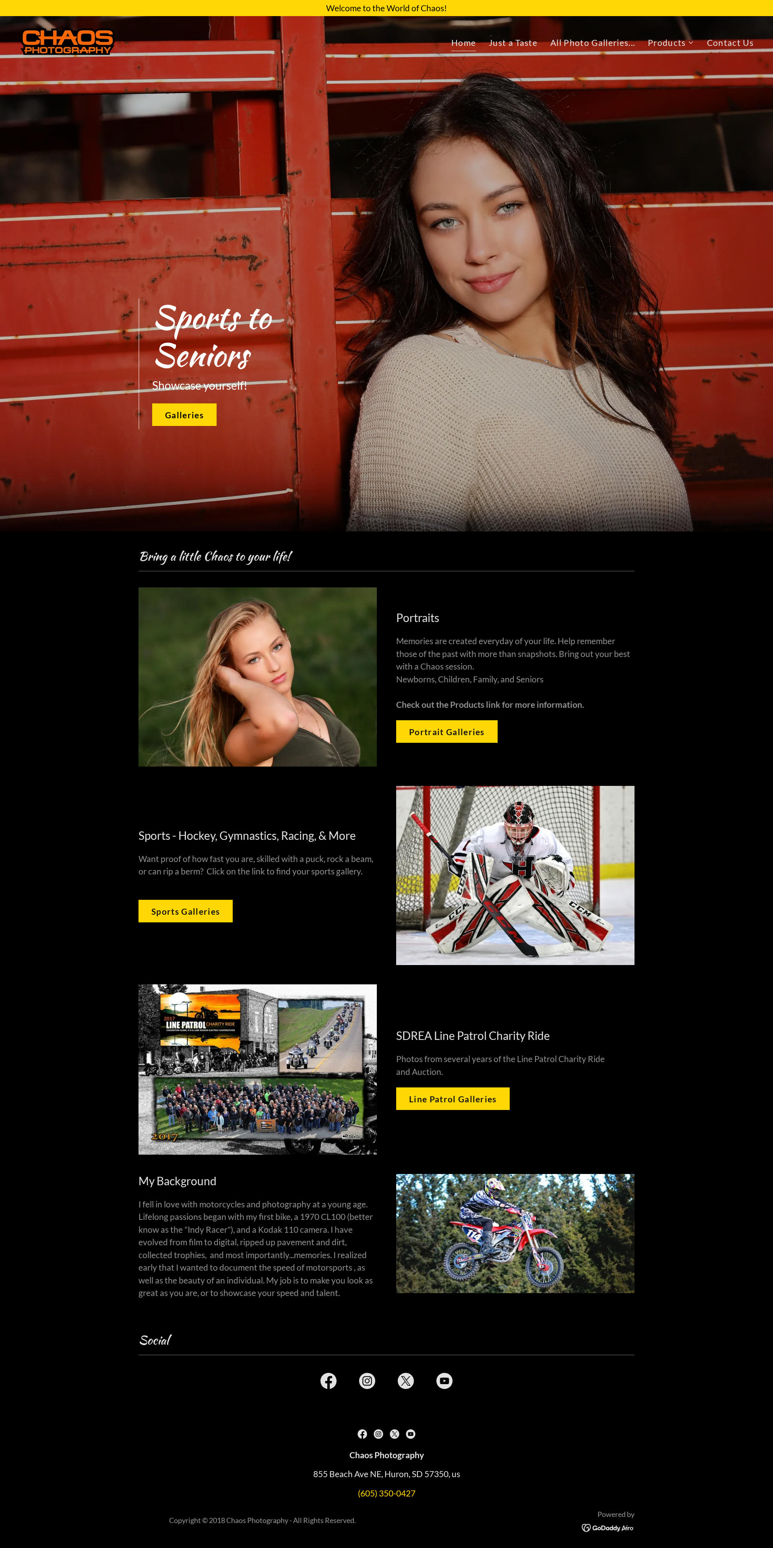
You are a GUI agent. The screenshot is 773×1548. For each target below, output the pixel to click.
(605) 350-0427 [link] (386, 1493)
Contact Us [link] (730, 42)
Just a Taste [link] (513, 42)
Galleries (184, 415)
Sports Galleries (185, 911)
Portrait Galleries (447, 732)
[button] (671, 42)
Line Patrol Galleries (453, 1099)
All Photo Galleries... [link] (592, 42)
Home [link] (463, 42)
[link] (67, 40)
